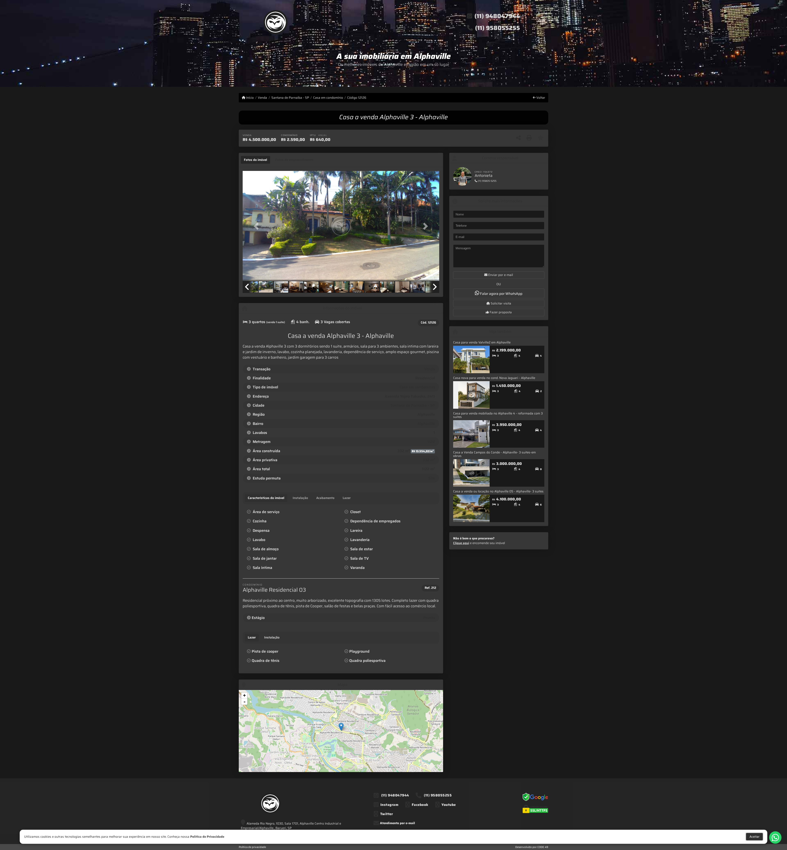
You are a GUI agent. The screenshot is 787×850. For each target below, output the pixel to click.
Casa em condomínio (328, 97)
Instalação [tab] (272, 637)
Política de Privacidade (207, 836)
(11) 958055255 (497, 28)
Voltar (540, 97)
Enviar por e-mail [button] (500, 274)
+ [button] (244, 695)
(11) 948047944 (497, 16)
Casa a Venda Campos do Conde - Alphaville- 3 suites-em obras (494, 454)
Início (249, 97)
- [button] (244, 702)
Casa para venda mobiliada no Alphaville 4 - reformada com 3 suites (498, 415)
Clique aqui (461, 543)
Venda (262, 97)
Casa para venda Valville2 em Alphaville (482, 342)
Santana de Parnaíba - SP (290, 97)
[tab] (255, 160)
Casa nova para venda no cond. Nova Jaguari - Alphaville (494, 377)
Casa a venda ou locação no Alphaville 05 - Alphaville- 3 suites (498, 491)
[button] (257, 226)
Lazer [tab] (252, 637)
